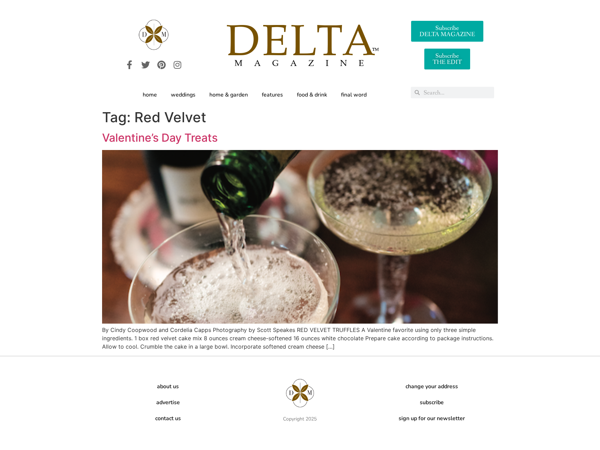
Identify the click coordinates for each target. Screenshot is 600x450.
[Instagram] (177, 65)
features (272, 95)
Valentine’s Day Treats (160, 137)
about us (168, 386)
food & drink (312, 95)
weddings (183, 95)
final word (354, 95)
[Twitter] (145, 65)
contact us (168, 418)
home (150, 95)
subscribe (432, 402)
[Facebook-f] (129, 65)
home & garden (228, 95)
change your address (432, 386)
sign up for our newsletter (432, 418)
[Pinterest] (161, 65)
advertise (168, 402)
